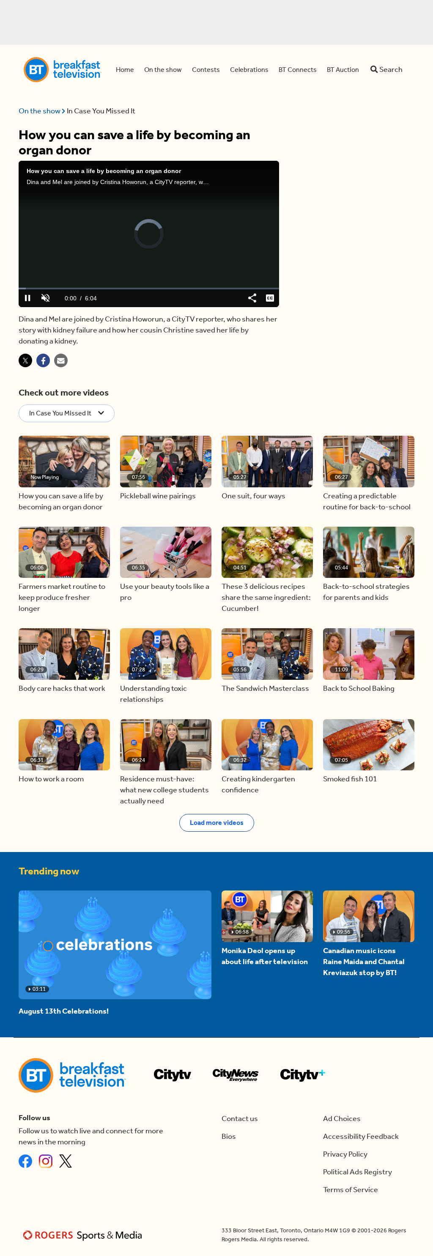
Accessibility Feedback (361, 1136)
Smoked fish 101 (350, 779)
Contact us (240, 1118)
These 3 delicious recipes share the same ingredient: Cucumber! (266, 597)
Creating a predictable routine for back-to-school (367, 501)
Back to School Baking (359, 688)
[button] (64, 461)
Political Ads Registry (357, 1172)
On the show (40, 111)
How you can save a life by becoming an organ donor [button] (61, 501)
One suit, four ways (253, 496)
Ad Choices (342, 1118)
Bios (229, 1136)
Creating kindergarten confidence (258, 784)
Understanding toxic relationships (153, 694)
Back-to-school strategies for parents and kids (366, 592)
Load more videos (217, 823)
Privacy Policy (345, 1154)
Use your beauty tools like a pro (164, 592)
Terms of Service (350, 1189)
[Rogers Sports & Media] (84, 1235)
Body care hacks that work (62, 688)
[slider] (149, 288)
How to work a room (51, 779)
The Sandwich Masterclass (265, 688)
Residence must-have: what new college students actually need (164, 790)
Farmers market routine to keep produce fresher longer (62, 597)
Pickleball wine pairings (158, 496)
